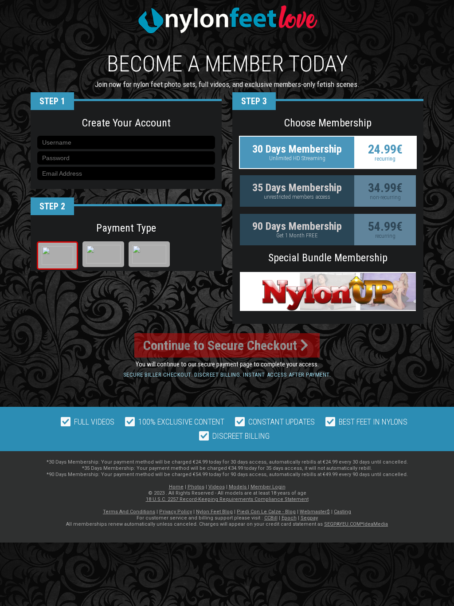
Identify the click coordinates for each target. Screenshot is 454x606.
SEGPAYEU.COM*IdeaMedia (356, 524)
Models (238, 487)
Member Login (268, 487)
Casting (342, 512)
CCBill (271, 518)
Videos (216, 487)
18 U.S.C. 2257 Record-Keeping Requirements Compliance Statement (227, 499)
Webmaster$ (315, 512)
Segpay (309, 518)
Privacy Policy (175, 512)
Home (176, 487)
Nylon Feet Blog (214, 512)
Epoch (289, 518)
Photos (196, 487)
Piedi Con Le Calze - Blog (266, 512)
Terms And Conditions (129, 512)
